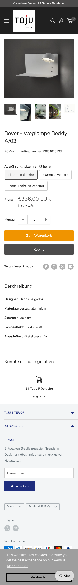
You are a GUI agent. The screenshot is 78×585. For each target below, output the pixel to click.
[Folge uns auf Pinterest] (16, 528)
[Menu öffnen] (6, 21)
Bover (9, 151)
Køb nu (39, 249)
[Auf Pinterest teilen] (54, 266)
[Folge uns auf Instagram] (7, 528)
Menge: (9, 219)
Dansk (10, 506)
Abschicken (20, 486)
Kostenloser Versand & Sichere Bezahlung (39, 3)
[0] (70, 20)
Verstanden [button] (39, 577)
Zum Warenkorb (39, 235)
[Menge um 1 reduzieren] (22, 219)
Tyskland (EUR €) (39, 506)
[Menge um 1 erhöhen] (45, 219)
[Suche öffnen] (52, 20)
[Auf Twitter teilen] (62, 266)
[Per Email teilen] (71, 266)
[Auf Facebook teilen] (46, 266)
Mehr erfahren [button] (17, 566)
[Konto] (61, 20)
